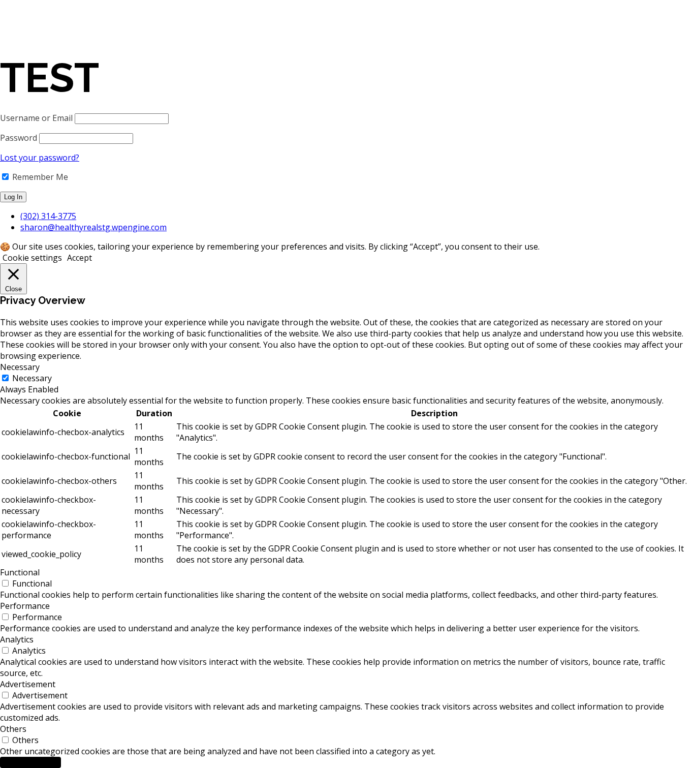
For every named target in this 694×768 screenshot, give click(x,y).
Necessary (32, 378)
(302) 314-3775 (48, 216)
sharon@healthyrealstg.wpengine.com (93, 227)
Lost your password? (39, 157)
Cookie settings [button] (32, 257)
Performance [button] (25, 605)
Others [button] (13, 728)
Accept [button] (79, 257)
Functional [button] (20, 572)
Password (18, 137)
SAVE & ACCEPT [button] (30, 762)
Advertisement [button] (27, 684)
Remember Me (39, 176)
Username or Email (36, 118)
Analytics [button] (17, 639)
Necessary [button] (20, 367)
